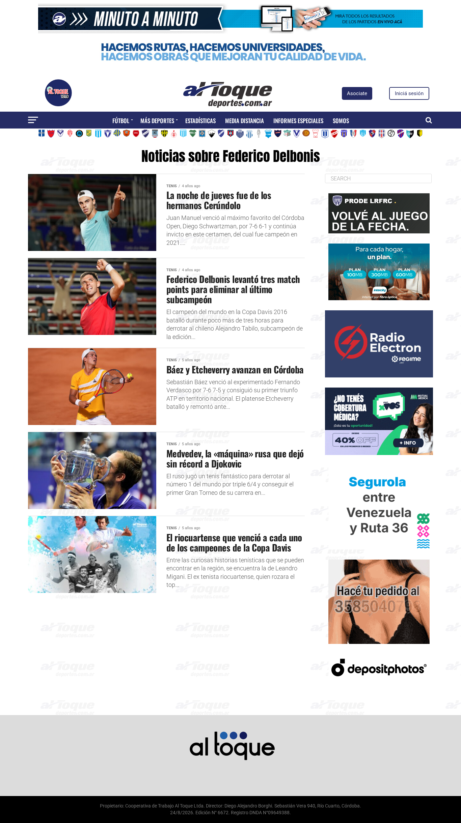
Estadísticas (200, 120)
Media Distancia (244, 120)
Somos (341, 120)
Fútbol (120, 120)
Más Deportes (157, 120)
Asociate (357, 93)
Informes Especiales (298, 120)
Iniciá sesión (409, 93)
